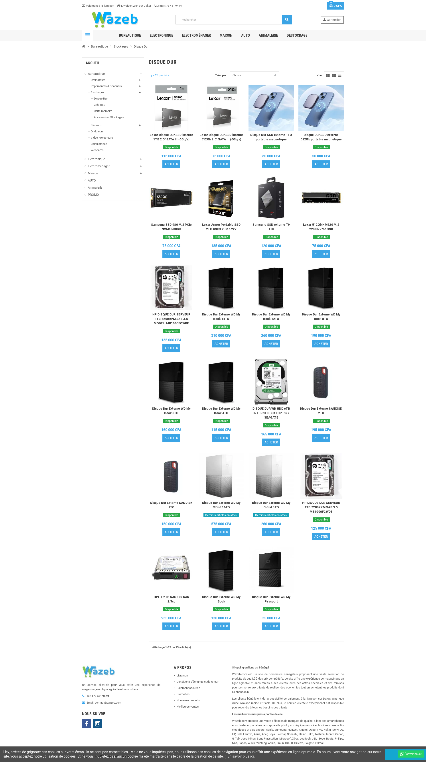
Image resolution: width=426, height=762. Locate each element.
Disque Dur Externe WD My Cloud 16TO (221, 505)
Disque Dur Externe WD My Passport (271, 599)
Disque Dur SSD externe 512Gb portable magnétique (321, 137)
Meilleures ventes (188, 706)
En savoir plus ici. (241, 756)
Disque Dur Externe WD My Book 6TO (171, 411)
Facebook (86, 723)
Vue (319, 75)
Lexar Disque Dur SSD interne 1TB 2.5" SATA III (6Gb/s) (171, 137)
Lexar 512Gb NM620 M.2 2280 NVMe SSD (321, 227)
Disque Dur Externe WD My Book (221, 599)
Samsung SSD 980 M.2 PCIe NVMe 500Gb (171, 227)
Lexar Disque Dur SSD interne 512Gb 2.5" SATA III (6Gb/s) (221, 137)
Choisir (237, 75)
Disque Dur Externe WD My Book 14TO (221, 317)
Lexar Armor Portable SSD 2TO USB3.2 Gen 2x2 (221, 227)
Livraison (182, 675)
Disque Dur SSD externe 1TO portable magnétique (271, 137)
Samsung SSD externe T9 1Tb (271, 227)
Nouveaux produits (188, 700)
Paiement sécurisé (188, 688)
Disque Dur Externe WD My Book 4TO (221, 411)
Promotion (183, 694)
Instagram (97, 723)
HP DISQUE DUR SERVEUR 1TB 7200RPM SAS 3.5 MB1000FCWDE (321, 507)
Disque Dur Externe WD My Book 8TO (321, 317)
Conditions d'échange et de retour (197, 681)
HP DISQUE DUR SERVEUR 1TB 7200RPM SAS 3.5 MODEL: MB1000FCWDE (171, 319)
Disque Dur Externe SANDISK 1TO (171, 505)
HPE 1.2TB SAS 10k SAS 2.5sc (171, 599)
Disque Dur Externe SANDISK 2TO (321, 411)
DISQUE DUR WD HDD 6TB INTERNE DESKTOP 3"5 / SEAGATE (271, 413)
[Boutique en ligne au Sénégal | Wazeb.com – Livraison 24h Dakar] (114, 19)
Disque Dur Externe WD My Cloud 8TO (271, 505)
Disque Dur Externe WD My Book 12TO (271, 317)
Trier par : (221, 75)
